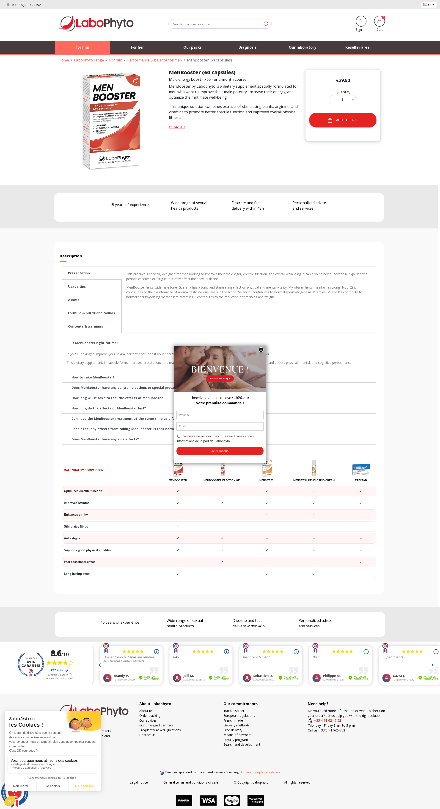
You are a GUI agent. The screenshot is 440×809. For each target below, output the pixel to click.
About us (146, 711)
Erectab (361, 480)
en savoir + (177, 127)
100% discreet (233, 711)
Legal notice (139, 782)
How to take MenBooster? (93, 377)
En (429, 4)
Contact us (147, 735)
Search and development (241, 744)
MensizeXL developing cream (314, 480)
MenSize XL (266, 480)
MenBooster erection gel (222, 480)
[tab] (92, 273)
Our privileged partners (156, 725)
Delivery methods (236, 725)
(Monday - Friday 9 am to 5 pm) (331, 725)
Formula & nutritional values (91, 313)
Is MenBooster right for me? (95, 343)
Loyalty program (235, 739)
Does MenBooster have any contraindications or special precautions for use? (135, 387)
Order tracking (149, 715)
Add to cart (347, 120)
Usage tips (77, 286)
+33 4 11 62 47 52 (326, 720)
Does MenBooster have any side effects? (105, 439)
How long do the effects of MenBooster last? (109, 408)
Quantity (343, 92)
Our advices (148, 720)
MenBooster (178, 480)
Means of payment (237, 735)
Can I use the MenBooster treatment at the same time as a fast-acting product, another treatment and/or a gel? (166, 418)
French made (233, 720)
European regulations (239, 715)
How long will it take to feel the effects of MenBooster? (118, 398)
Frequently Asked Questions (160, 730)
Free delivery (232, 730)
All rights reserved (297, 782)
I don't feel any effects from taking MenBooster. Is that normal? (125, 429)
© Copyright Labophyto (251, 782)
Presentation (79, 273)
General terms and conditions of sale (190, 782)
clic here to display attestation (260, 772)
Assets (74, 299)
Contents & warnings (85, 326)
